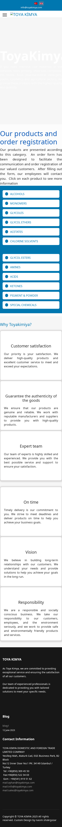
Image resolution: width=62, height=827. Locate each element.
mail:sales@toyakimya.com (18, 790)
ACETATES (16, 232)
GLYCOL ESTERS (20, 258)
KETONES (16, 286)
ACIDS (14, 277)
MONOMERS (18, 203)
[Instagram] (24, 3)
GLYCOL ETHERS (20, 222)
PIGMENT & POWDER (24, 295)
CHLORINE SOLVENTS (24, 241)
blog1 (9, 727)
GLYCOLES (17, 213)
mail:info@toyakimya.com (17, 786)
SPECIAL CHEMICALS (23, 305)
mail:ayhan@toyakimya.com (19, 782)
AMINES (15, 267)
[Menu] (5, 15)
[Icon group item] (6, 701)
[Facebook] (18, 3)
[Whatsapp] (29, 3)
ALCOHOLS (17, 194)
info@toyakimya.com (31, 7)
